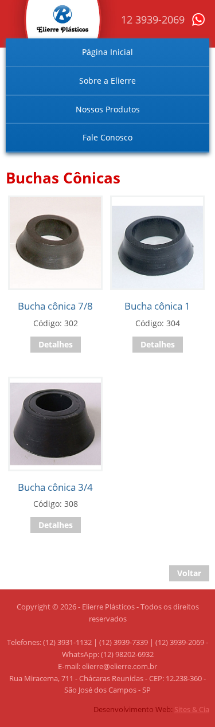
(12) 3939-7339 (123, 642)
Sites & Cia (191, 709)
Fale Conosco (107, 137)
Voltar (189, 573)
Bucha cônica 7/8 (55, 305)
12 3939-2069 (153, 19)
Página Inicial (107, 51)
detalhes (55, 344)
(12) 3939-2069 (179, 642)
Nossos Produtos (108, 109)
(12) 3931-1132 (67, 642)
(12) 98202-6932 (127, 654)
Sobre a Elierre (107, 80)
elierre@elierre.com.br (119, 666)
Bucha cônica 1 (157, 305)
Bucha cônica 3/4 (55, 487)
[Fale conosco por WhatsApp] (198, 23)
